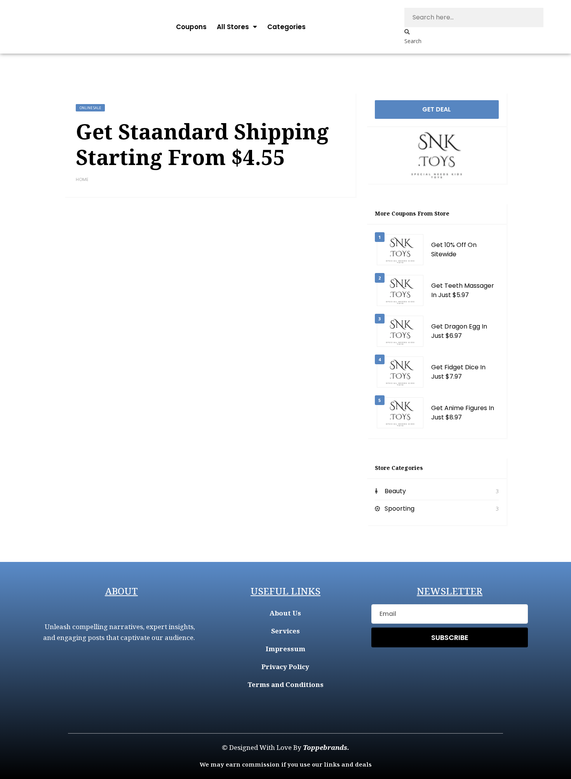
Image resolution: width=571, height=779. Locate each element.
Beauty (395, 491)
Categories (286, 27)
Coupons (191, 27)
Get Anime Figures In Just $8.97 (462, 412)
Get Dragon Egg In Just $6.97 (459, 331)
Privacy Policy (285, 666)
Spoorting (399, 508)
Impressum (285, 648)
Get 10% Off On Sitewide (454, 249)
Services (285, 630)
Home (82, 179)
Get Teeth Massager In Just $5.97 (462, 290)
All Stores (233, 27)
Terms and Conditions (285, 684)
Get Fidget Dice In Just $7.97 (458, 372)
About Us (285, 613)
